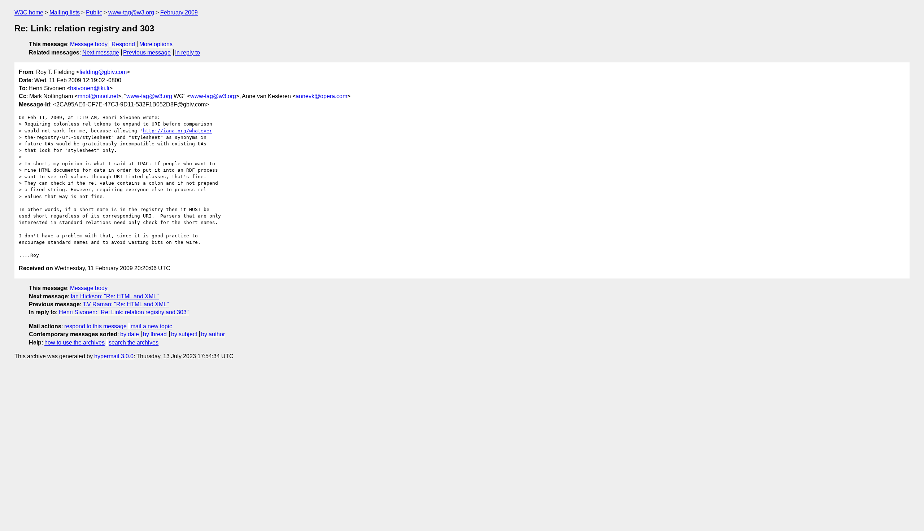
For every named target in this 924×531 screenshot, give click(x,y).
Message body (89, 44)
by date (129, 334)
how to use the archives (74, 342)
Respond (123, 44)
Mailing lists (64, 12)
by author (213, 334)
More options (156, 44)
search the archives (133, 342)
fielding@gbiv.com (103, 72)
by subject (184, 334)
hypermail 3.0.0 (114, 356)
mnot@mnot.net (98, 96)
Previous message (147, 52)
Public (94, 12)
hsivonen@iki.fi (89, 88)
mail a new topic (151, 326)
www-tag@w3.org (131, 12)
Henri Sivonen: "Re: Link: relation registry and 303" (124, 312)
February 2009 (179, 12)
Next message (100, 52)
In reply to (187, 52)
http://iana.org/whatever (177, 130)
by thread (155, 334)
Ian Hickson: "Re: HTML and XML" (115, 296)
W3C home (28, 12)
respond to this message (95, 326)
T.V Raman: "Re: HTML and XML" (126, 304)
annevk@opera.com (321, 96)
